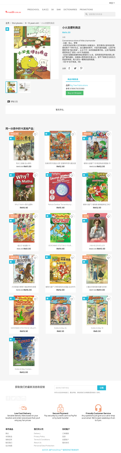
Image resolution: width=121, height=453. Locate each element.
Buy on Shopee (74, 93)
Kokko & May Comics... (24, 369)
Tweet (75, 68)
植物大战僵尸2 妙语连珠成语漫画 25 (97, 163)
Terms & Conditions (42, 439)
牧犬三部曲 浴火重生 (23, 163)
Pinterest (81, 68)
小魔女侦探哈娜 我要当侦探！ (97, 287)
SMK (59, 9)
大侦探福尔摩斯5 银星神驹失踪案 (24, 287)
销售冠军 (9, 439)
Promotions (86, 9)
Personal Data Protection (44, 446)
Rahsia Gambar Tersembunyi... (60, 204)
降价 (7, 433)
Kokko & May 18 (97, 328)
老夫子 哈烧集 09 (23, 245)
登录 (64, 436)
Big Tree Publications (79, 85)
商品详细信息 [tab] (73, 79)
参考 (68, 88)
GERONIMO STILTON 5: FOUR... (60, 245)
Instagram (23, 398)
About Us (37, 442)
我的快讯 (65, 442)
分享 (69, 68)
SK (52, 9)
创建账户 (65, 439)
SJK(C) (45, 9)
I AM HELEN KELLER (97, 245)
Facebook (8, 398)
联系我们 (9, 442)
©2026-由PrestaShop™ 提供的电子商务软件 (60, 450)
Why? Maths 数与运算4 (24, 204)
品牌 (68, 85)
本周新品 (9, 436)
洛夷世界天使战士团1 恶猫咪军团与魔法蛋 (60, 163)
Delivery (37, 433)
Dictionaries (70, 9)
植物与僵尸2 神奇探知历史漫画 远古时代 (60, 287)
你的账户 (66, 429)
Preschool (33, 9)
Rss (18, 398)
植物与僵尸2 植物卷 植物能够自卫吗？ (97, 204)
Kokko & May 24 (60, 328)
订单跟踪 (65, 433)
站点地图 (9, 446)
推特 (13, 398)
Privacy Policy (39, 436)
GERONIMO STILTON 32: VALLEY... (24, 328)
